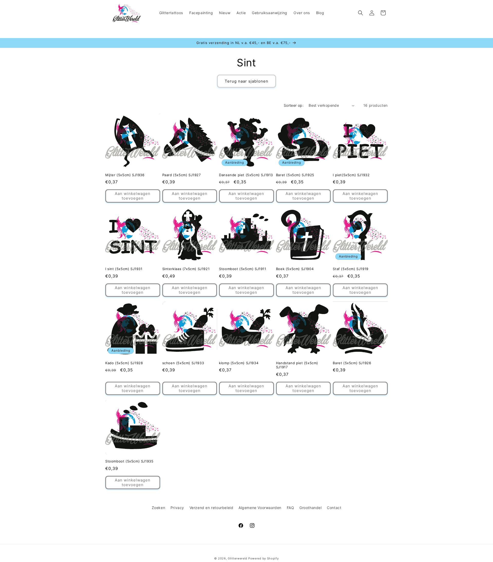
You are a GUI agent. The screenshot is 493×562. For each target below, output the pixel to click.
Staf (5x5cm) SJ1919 (350, 269)
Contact (334, 507)
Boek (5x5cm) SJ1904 (295, 269)
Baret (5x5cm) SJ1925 (295, 175)
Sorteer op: (294, 105)
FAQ (290, 507)
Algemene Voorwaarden (260, 507)
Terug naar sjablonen (246, 81)
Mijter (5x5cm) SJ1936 (125, 175)
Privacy (177, 507)
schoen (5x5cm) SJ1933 (183, 363)
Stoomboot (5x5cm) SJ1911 (242, 269)
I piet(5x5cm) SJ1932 (351, 175)
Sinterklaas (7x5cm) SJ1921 (186, 269)
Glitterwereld (237, 558)
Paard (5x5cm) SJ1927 (181, 175)
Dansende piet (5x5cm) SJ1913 (246, 175)
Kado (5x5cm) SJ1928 (124, 363)
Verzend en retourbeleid (211, 507)
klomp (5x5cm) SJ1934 (238, 363)
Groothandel (310, 507)
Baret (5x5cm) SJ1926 (352, 363)
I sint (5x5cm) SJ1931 (124, 269)
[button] (360, 13)
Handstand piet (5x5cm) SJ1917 (297, 365)
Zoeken (158, 507)
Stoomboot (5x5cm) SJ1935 (129, 461)
